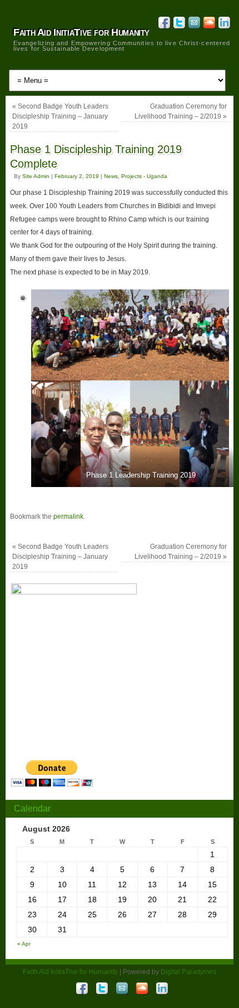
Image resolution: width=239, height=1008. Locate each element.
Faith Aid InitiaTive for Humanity (81, 32)
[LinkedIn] (223, 24)
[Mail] (193, 24)
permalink (68, 516)
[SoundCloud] (208, 24)
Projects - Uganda (144, 176)
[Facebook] (163, 24)
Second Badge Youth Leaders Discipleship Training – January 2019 (60, 116)
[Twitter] (178, 24)
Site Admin (35, 176)
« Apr (24, 944)
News (111, 176)
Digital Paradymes (188, 972)
